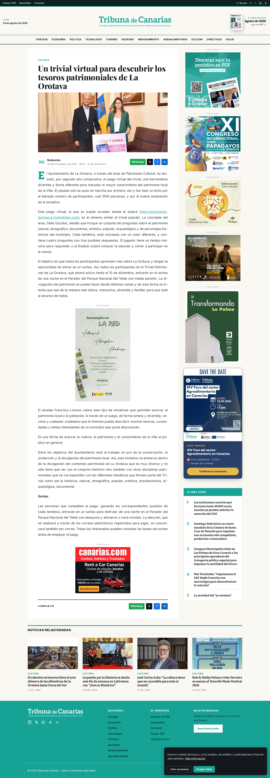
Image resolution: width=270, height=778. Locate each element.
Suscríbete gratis (208, 728)
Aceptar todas (204, 769)
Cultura (197, 39)
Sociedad (127, 39)
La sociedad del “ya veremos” (212, 595)
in (165, 161)
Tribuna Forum (160, 739)
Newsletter (25, 3)
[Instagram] (260, 3)
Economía (59, 39)
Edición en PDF (160, 716)
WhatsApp (138, 161)
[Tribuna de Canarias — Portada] (135, 21)
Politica (75, 39)
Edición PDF (9, 3)
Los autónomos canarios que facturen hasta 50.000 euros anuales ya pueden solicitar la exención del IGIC (214, 508)
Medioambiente (148, 39)
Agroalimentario (175, 39)
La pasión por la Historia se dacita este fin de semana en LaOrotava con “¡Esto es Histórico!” (106, 681)
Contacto (39, 3)
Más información (195, 758)
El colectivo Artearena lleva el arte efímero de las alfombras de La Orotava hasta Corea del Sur (52, 681)
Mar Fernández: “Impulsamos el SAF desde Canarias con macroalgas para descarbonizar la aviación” (215, 579)
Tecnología (93, 39)
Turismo (111, 39)
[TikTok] (265, 3)
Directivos (214, 39)
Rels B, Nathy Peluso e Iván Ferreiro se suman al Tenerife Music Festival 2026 (217, 681)
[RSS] (57, 722)
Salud (230, 39)
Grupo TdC (158, 733)
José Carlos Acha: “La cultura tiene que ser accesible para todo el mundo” (161, 681)
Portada (42, 39)
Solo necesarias (180, 769)
